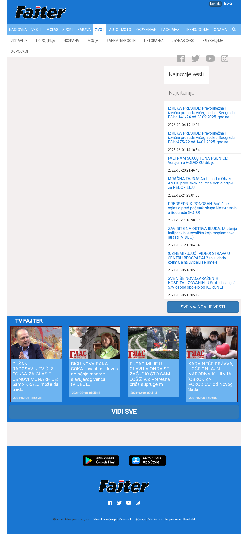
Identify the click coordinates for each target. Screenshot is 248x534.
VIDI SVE (124, 411)
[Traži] (234, 29)
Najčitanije (181, 93)
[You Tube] (210, 59)
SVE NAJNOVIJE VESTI (203, 306)
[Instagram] (224, 59)
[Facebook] (181, 59)
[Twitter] (195, 59)
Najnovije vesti (186, 74)
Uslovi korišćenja (104, 519)
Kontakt (189, 519)
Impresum (173, 519)
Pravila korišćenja (132, 519)
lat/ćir (228, 3)
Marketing (155, 519)
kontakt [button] (215, 4)
